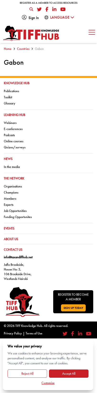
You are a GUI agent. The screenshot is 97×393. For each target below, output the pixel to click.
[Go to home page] (31, 33)
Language (60, 17)
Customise (48, 383)
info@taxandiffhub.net (18, 257)
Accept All (68, 373)
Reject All (27, 373)
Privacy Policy (13, 333)
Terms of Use (34, 333)
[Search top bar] (31, 9)
